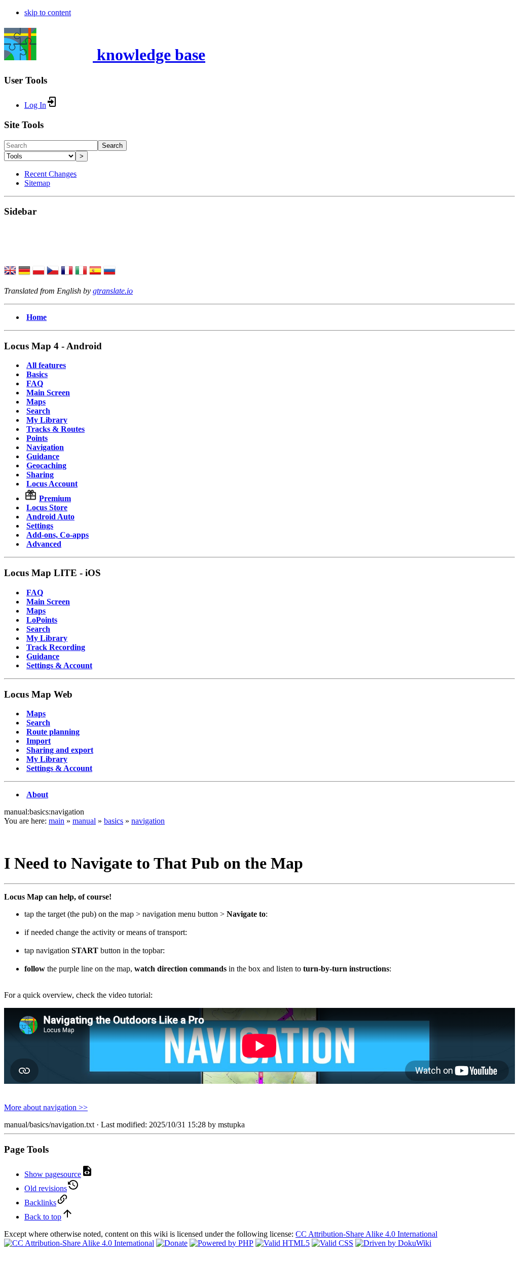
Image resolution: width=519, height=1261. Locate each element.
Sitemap (37, 183)
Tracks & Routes (55, 429)
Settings (39, 525)
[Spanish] (95, 271)
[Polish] (38, 271)
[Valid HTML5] (282, 1243)
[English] (10, 271)
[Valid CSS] (332, 1243)
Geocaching (46, 465)
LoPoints (41, 620)
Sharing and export (59, 750)
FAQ (34, 383)
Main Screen (48, 392)
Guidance (42, 456)
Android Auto (50, 516)
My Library (46, 420)
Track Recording (55, 647)
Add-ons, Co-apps (57, 535)
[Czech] (53, 271)
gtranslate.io (113, 291)
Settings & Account (59, 665)
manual (84, 821)
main (56, 821)
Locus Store (46, 507)
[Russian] (109, 271)
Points (37, 438)
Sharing (40, 474)
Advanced (43, 544)
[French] (67, 271)
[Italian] (81, 271)
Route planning (53, 731)
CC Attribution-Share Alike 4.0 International (366, 1234)
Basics (37, 374)
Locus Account (52, 483)
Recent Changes (50, 174)
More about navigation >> (46, 1107)
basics (113, 821)
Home (36, 317)
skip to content (47, 12)
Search (112, 145)
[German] (24, 271)
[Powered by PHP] (221, 1243)
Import (38, 741)
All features (46, 365)
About (37, 794)
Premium (55, 498)
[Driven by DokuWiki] (393, 1243)
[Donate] (172, 1243)
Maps (36, 401)
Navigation (45, 447)
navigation (148, 821)
